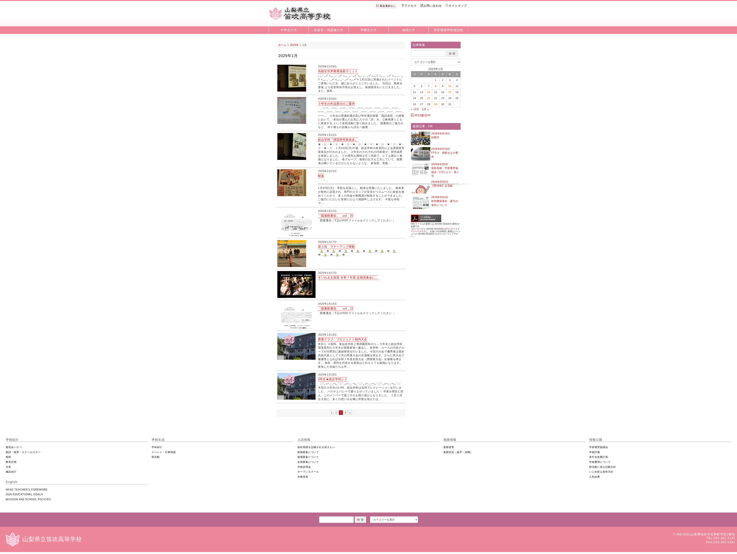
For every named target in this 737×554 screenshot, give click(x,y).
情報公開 (438, 19)
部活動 (156, 457)
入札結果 (594, 476)
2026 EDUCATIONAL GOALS (24, 494)
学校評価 (594, 452)
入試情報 (398, 19)
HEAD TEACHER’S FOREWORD (26, 489)
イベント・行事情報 (164, 452)
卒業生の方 (368, 30)
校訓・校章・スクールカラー (23, 452)
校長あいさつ (14, 447)
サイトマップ (458, 5)
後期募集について (308, 457)
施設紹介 (11, 471)
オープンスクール (308, 471)
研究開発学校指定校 (448, 30)
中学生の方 (289, 30)
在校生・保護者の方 (328, 30)
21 (428, 98)
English (458, 19)
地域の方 (408, 30)
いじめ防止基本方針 (601, 471)
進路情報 (418, 19)
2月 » (425, 109)
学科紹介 (157, 447)
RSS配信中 (423, 115)
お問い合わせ (432, 5)
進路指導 (448, 447)
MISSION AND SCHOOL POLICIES (28, 499)
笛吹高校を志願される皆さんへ (316, 447)
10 (449, 86)
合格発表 (302, 476)
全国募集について (308, 462)
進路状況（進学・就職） (458, 452)
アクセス (410, 5)
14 (428, 92)
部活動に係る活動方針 (602, 467)
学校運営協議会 (598, 447)
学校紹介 (358, 19)
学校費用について (600, 462)
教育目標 (11, 462)
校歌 (8, 457)
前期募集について (308, 452)
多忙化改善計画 (598, 457)
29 (435, 104)
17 (449, 92)
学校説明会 (304, 467)
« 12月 (415, 109)
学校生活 (378, 19)
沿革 (8, 467)
